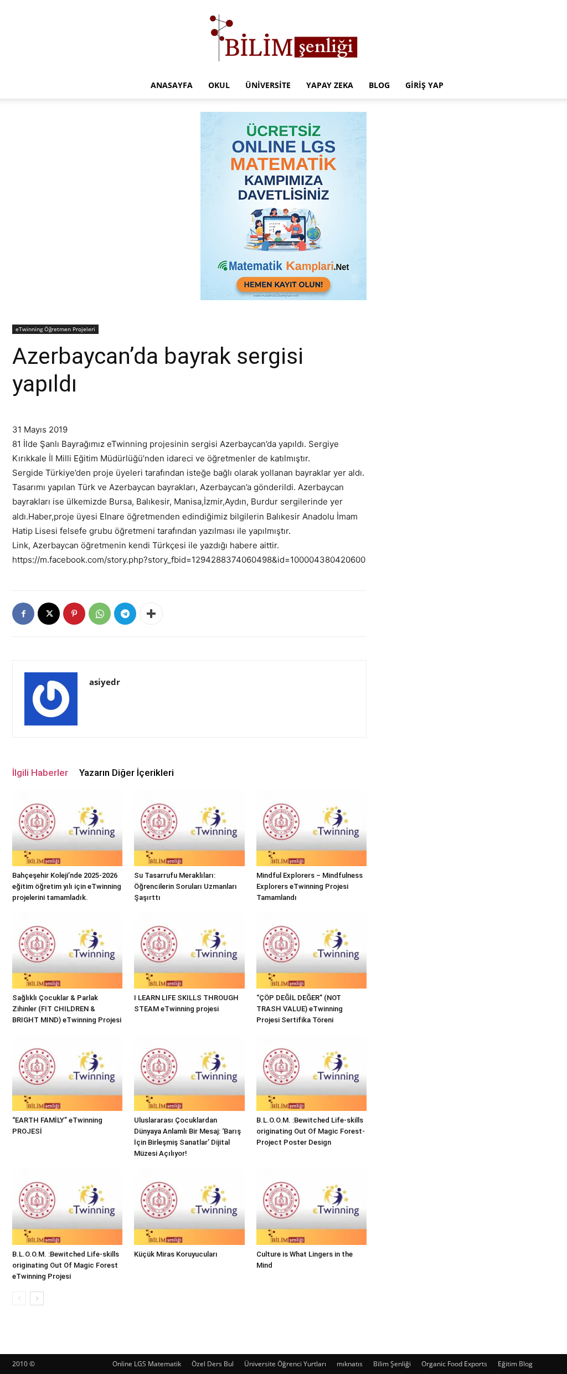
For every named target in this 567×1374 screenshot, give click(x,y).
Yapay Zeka (329, 85)
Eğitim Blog (515, 1363)
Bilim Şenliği (392, 1363)
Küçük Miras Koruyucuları (176, 1254)
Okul (219, 85)
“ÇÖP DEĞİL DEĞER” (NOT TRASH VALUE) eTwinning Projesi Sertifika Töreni (299, 1009)
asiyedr (104, 681)
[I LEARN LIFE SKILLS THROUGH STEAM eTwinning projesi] (189, 951)
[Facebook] (23, 614)
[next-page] (37, 1298)
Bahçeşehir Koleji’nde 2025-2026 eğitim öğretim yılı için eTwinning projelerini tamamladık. (66, 886)
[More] (151, 614)
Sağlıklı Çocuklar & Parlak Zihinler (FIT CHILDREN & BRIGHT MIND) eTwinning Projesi (66, 1009)
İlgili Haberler (40, 772)
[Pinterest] (74, 614)
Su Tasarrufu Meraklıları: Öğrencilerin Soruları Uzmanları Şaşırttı (185, 886)
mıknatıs (350, 1363)
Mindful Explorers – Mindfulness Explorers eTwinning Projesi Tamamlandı (309, 886)
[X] (49, 614)
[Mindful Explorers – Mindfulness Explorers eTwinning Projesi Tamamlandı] (311, 828)
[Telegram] (125, 614)
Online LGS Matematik (146, 1363)
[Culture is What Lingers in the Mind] (311, 1206)
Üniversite (268, 85)
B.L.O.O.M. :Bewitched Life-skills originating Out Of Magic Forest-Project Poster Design (310, 1131)
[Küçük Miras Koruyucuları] (189, 1206)
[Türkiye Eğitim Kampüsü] (283, 36)
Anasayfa (172, 85)
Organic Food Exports (454, 1363)
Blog (379, 85)
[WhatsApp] (100, 614)
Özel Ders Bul (213, 1363)
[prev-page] (19, 1298)
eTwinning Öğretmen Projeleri (55, 329)
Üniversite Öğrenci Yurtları (285, 1363)
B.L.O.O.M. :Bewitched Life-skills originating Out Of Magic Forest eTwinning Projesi (65, 1265)
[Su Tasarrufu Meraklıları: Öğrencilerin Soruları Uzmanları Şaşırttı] (189, 828)
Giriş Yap (424, 85)
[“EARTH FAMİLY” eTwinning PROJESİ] (67, 1073)
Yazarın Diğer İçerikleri (126, 772)
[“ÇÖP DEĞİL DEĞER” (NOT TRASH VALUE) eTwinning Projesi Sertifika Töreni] (311, 951)
